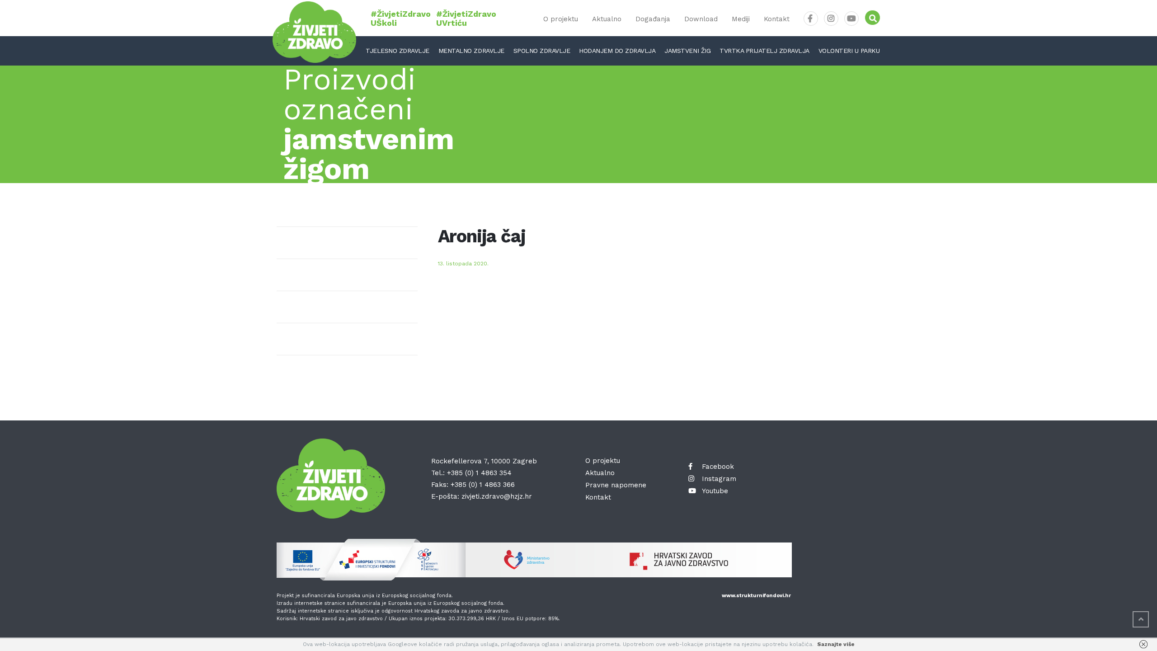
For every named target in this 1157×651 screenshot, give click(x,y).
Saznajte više (836, 644)
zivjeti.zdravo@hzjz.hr (496, 496)
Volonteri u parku (849, 50)
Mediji (741, 19)
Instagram (719, 479)
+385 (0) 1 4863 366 (483, 485)
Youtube (715, 491)
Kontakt (777, 19)
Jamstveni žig (687, 50)
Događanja (652, 19)
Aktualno (606, 19)
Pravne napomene (615, 485)
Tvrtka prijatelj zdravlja (764, 50)
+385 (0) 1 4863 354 (479, 473)
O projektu (560, 19)
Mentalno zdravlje (471, 50)
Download (701, 19)
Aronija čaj (482, 236)
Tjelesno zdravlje (397, 50)
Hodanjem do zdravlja (617, 50)
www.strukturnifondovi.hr (756, 596)
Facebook (718, 466)
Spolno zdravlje (541, 50)
